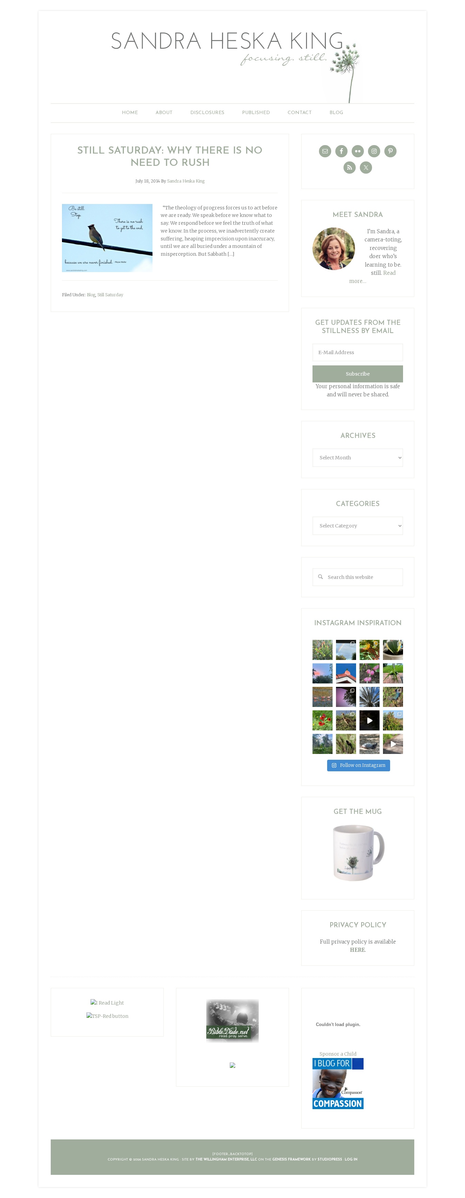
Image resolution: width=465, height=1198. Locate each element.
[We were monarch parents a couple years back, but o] (369, 650)
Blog (91, 294)
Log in (351, 1160)
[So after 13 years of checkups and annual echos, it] (369, 673)
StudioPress (330, 1160)
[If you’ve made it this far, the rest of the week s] (369, 744)
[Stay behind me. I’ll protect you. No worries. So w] (393, 744)
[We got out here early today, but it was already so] (322, 697)
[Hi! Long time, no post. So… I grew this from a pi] (393, 673)
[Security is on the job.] (346, 673)
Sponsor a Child (338, 1054)
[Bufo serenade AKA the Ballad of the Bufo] (369, 720)
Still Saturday (110, 294)
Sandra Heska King (232, 63)
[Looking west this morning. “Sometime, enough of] (322, 673)
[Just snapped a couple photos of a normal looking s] (346, 697)
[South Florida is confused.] (393, 720)
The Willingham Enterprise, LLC (226, 1160)
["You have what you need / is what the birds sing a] (346, 744)
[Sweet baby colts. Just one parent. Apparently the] (346, 720)
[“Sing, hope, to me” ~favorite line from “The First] (322, 720)
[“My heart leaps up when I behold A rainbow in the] (346, 650)
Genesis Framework (291, 1160)
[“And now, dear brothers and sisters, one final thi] (322, 650)
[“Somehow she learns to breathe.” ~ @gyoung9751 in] (322, 744)
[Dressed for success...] (393, 697)
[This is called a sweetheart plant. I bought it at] (393, 650)
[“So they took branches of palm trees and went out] (369, 697)
